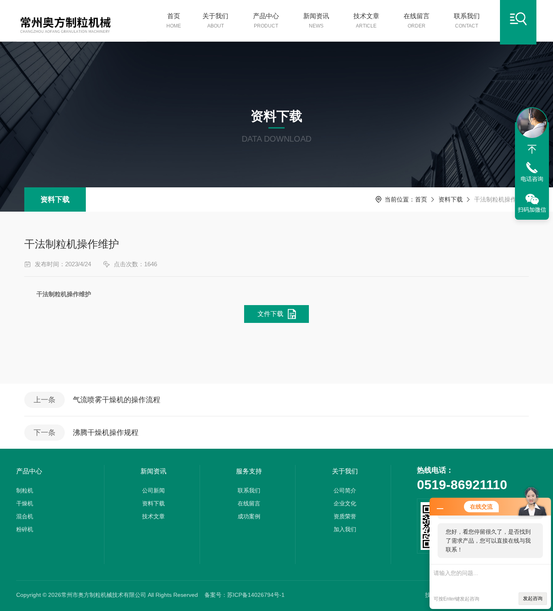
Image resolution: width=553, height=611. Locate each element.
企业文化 (345, 503)
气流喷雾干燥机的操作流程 (116, 400)
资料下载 (55, 199)
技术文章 (366, 21)
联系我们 (467, 21)
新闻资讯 (316, 21)
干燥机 (24, 503)
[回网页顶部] (532, 149)
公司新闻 (153, 490)
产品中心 (266, 21)
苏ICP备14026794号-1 (256, 595)
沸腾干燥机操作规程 (105, 433)
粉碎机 (24, 529)
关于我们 (215, 21)
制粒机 (24, 490)
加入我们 (345, 529)
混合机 (24, 516)
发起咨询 (532, 598)
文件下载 (270, 313)
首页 (173, 21)
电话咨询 (532, 179)
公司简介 (345, 490)
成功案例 (249, 516)
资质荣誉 (345, 516)
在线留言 (417, 21)
